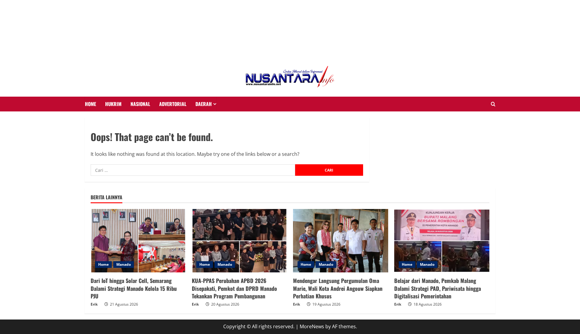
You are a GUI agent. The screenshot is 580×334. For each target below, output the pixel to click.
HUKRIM (113, 104)
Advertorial (172, 104)
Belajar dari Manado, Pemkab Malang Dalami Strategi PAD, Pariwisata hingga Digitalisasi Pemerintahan (437, 288)
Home (103, 264)
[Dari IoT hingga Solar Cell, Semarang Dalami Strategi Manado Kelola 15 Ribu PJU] (138, 240)
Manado (123, 264)
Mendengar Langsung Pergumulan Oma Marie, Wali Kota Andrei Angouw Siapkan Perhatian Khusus (337, 288)
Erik (94, 304)
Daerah (203, 104)
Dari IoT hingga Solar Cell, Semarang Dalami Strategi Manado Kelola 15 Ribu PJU (134, 288)
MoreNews (312, 326)
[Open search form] (493, 104)
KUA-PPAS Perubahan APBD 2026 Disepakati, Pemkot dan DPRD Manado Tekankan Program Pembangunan (234, 288)
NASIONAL (140, 104)
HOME (90, 104)
